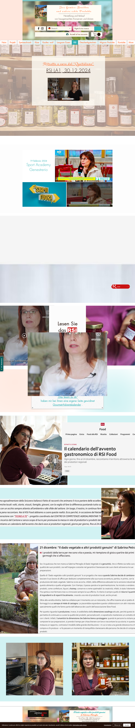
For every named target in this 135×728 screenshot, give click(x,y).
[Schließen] (133, 725)
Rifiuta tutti (117, 725)
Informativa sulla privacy (80, 725)
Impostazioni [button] (107, 725)
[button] (67, 394)
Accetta (127, 725)
